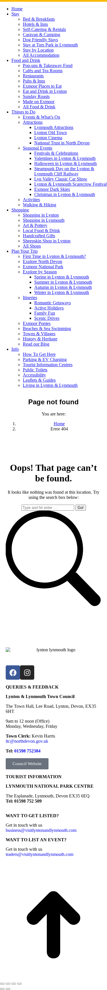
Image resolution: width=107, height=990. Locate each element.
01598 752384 (27, 750)
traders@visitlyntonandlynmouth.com (39, 854)
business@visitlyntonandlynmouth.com (41, 830)
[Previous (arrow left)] (2, 989)
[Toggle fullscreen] (13, 984)
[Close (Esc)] (2, 984)
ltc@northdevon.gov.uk (27, 741)
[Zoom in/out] (19, 984)
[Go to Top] (53, 925)
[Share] (8, 984)
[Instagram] (27, 672)
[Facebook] (13, 672)
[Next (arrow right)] (8, 989)
